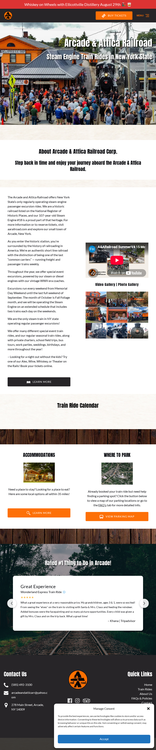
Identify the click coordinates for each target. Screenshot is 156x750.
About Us (146, 693)
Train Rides (145, 689)
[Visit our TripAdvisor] (86, 700)
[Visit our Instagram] (77, 700)
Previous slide (11, 603)
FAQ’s (102, 505)
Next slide (144, 603)
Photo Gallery (128, 284)
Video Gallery (105, 284)
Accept (104, 739)
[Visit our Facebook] (70, 700)
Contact (147, 703)
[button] (148, 708)
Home (148, 684)
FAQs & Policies (141, 698)
